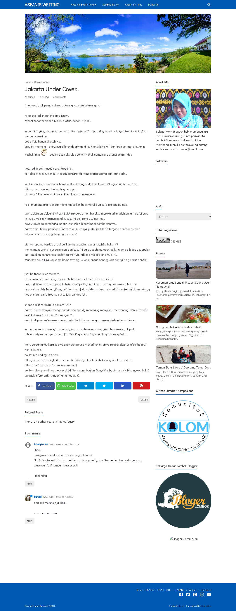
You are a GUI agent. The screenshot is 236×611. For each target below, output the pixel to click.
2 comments (59, 97)
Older (144, 399)
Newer (31, 399)
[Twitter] (104, 385)
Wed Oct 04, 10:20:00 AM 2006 (64, 444)
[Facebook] (181, 595)
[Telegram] (85, 385)
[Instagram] (202, 595)
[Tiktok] (195, 595)
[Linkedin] (122, 385)
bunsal (38, 496)
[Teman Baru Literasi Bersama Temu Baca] (183, 362)
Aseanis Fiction (110, 4)
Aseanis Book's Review (83, 4)
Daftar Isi (153, 4)
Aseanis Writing (42, 4)
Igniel (182, 605)
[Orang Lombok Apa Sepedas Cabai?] (183, 322)
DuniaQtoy (206, 605)
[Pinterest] (141, 385)
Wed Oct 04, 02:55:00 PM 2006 (58, 496)
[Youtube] (209, 595)
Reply (29, 483)
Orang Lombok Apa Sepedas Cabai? (178, 327)
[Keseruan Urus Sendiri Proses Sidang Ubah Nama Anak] (183, 277)
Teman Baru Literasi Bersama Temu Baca (183, 367)
